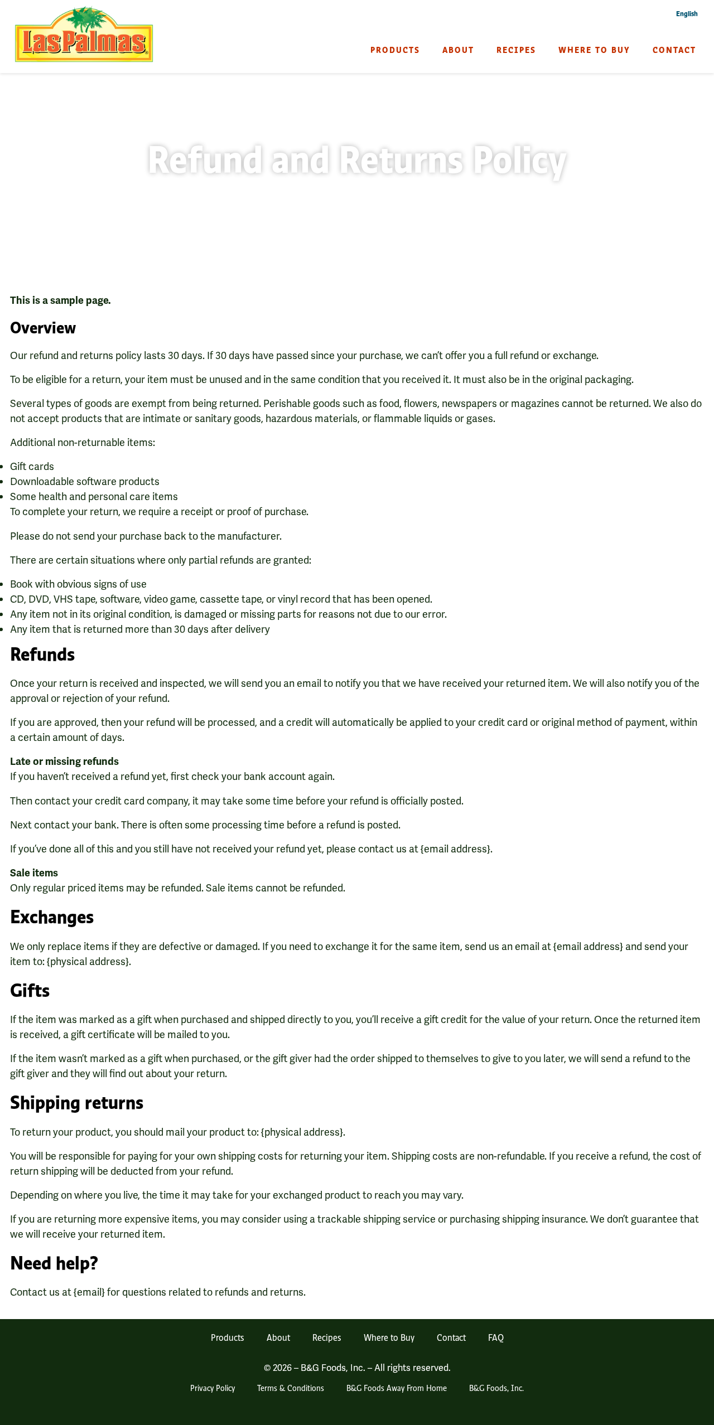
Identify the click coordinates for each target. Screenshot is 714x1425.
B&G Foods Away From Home (396, 1387)
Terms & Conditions (290, 1387)
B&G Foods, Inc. (496, 1387)
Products (395, 49)
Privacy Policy (212, 1387)
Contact (674, 49)
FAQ (496, 1337)
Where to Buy (594, 49)
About (458, 49)
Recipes (516, 49)
